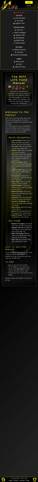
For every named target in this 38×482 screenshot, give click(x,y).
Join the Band (19, 18)
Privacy (16, 480)
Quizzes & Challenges (19, 55)
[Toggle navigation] (35, 6)
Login (29, 2)
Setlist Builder (19, 43)
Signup (29, 6)
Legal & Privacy (19, 67)
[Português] (24, 87)
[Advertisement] (19, 390)
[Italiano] (27, 87)
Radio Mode (19, 40)
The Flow (19, 30)
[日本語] (16, 89)
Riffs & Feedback (19, 33)
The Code (19, 21)
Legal (10, 480)
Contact (22, 480)
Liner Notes (19, 12)
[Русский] (13, 89)
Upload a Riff (19, 35)
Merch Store (19, 61)
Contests (19, 52)
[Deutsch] (20, 87)
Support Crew (19, 23)
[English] (9, 86)
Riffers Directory (19, 50)
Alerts (19, 64)
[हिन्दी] (23, 89)
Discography (19, 38)
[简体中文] (20, 89)
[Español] (13, 87)
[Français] (17, 87)
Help (27, 480)
